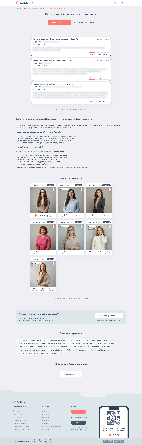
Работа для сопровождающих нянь (75, 343)
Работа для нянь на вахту (26, 347)
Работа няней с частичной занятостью (31, 350)
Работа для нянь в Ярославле (35, 8)
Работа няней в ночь (44, 347)
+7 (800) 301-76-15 (79, 427)
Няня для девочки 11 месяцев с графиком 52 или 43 (55, 39)
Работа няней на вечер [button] (56, 8)
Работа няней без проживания (78, 350)
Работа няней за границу (49, 353)
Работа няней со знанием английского (68, 347)
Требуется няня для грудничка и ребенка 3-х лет (54, 84)
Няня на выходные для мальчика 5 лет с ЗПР (52, 60)
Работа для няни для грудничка (28, 343)
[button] (36, 3)
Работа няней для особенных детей (97, 347)
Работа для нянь (23, 340)
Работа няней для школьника (27, 353)
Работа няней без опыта (100, 350)
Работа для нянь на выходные (78, 340)
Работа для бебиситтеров (51, 343)
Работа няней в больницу (56, 350)
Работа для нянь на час (39, 340)
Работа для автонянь (57, 340)
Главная (19, 8)
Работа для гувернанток (100, 340)
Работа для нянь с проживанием (102, 343)
